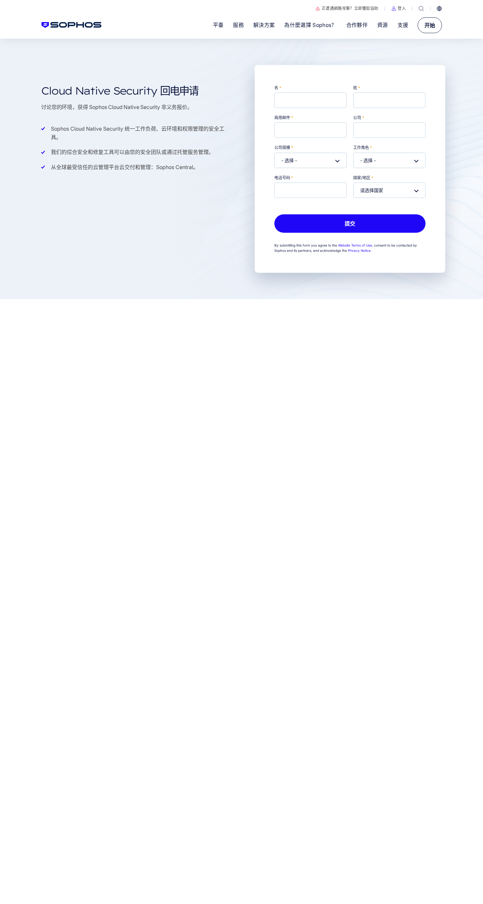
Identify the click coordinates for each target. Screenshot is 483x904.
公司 (358, 117)
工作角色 (362, 147)
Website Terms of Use (355, 245)
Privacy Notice (359, 250)
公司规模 (283, 147)
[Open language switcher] (439, 8)
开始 (430, 25)
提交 (350, 223)
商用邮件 (283, 117)
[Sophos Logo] (71, 25)
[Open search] (421, 8)
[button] (398, 8)
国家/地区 (363, 177)
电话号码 (283, 177)
